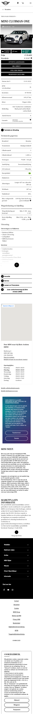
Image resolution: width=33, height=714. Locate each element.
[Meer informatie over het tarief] (31, 58)
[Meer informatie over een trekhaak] (30, 200)
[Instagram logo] (12, 589)
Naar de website (9, 357)
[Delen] (16, 51)
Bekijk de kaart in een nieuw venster (16, 359)
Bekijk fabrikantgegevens (9, 391)
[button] (30, 3)
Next (30, 36)
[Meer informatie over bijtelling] (30, 219)
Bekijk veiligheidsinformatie (10, 388)
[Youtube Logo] (8, 589)
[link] (17, 3)
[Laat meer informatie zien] (16, 260)
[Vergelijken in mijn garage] (6, 51)
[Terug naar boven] (16, 532)
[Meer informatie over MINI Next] (30, 119)
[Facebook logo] (4, 589)
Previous (3, 36)
